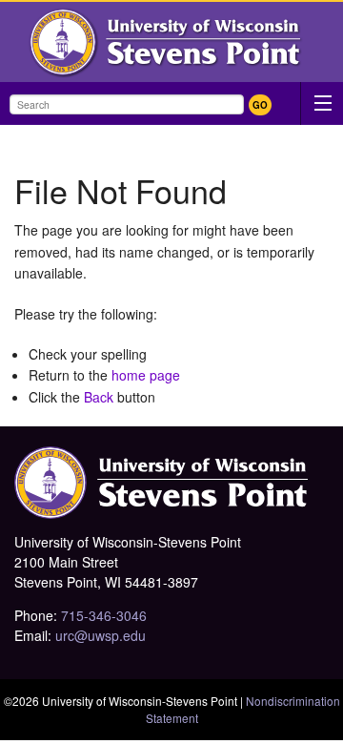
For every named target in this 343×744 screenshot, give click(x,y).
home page (145, 374)
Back (98, 396)
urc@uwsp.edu (100, 635)
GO (260, 105)
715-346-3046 (104, 615)
